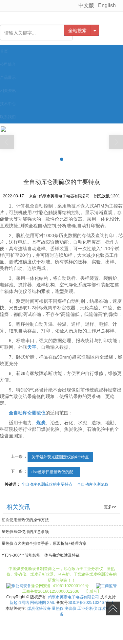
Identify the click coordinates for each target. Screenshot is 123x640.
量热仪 (58, 608)
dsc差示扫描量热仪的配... (53, 472)
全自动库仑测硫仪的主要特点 (46, 484)
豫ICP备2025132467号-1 (91, 602)
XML (51, 602)
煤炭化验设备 (39, 608)
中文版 (86, 5)
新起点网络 (19, 602)
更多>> (110, 507)
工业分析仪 (87, 608)
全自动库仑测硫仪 (93, 484)
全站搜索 (77, 30)
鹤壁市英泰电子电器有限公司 (73, 597)
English (107, 5)
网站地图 (38, 602)
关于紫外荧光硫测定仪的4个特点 (60, 457)
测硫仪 (70, 608)
